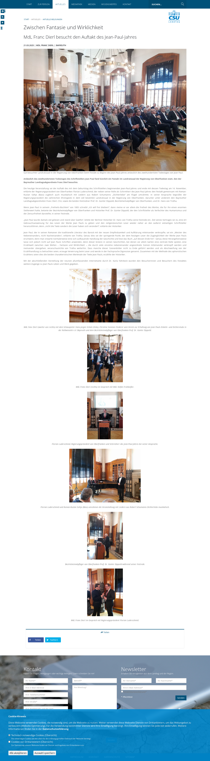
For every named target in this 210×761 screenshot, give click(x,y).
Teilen (106, 632)
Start (29, 4)
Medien (91, 4)
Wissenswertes (109, 4)
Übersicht (50, 735)
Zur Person (44, 4)
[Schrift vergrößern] (2, 22)
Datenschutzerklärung (55, 729)
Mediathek (76, 4)
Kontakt (127, 4)
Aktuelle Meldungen (52, 19)
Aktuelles (60, 4)
